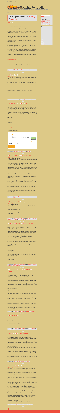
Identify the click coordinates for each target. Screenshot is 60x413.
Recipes (42, 32)
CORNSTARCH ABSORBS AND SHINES (21, 156)
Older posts (11, 409)
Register (42, 40)
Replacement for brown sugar (17, 103)
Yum (31, 141)
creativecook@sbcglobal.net (12, 59)
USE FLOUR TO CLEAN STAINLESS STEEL (20, 271)
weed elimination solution (31, 328)
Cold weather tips (13, 75)
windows (10, 197)
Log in (42, 41)
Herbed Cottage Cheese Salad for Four (45, 22)
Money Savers (25, 69)
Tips (27, 69)
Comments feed (43, 43)
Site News (42, 33)
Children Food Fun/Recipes (44, 27)
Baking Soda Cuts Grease (16, 202)
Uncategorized (43, 36)
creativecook (33, 99)
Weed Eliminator (13, 315)
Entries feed (42, 42)
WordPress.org (43, 44)
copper (31, 264)
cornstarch (28, 196)
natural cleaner (32, 218)
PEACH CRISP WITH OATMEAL (45, 20)
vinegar (16, 219)
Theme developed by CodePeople (13, 412)
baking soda (28, 218)
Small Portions (43, 34)
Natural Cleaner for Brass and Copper (20, 223)
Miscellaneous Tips (19, 69)
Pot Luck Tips (12, 22)
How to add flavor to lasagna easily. (45, 24)
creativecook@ (10, 127)
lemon (33, 264)
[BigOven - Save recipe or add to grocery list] (33, 140)
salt (10, 265)
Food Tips (15, 69)
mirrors (31, 196)
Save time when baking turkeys (18, 333)
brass (29, 264)
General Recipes (43, 29)
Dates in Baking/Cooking (16, 366)
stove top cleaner (12, 219)
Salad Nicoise (43, 21)
